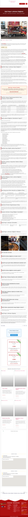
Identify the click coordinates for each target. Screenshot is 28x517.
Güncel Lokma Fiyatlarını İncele (14, 91)
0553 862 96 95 (26, 514)
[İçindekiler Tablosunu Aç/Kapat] (5, 47)
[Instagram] (3, 506)
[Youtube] (4, 506)
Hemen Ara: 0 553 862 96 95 (14, 350)
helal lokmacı (23, 53)
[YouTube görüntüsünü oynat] (14, 243)
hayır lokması (4, 43)
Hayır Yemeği (4, 388)
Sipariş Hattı (22, 3)
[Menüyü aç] (26, 4)
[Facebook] (2, 506)
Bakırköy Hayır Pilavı (6, 418)
